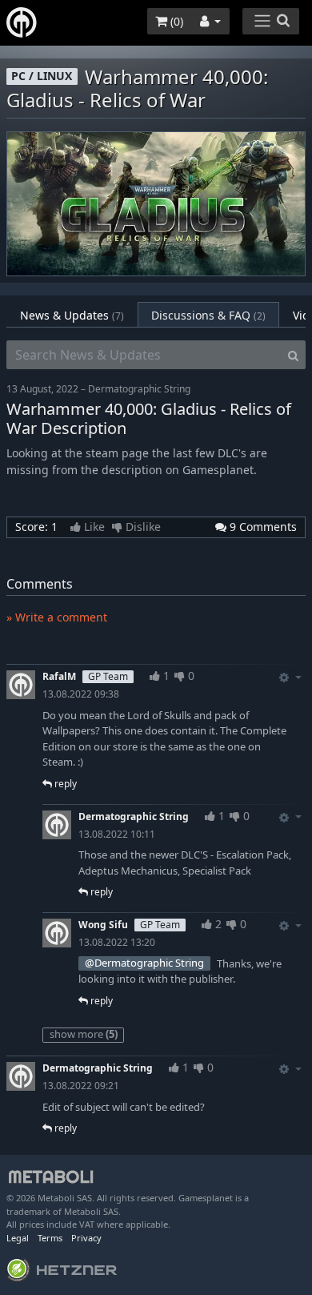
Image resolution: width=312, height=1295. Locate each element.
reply (64, 783)
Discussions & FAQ (208, 315)
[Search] (293, 354)
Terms (50, 1238)
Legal (17, 1238)
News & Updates (72, 315)
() (175, 21)
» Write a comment (56, 617)
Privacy (86, 1238)
